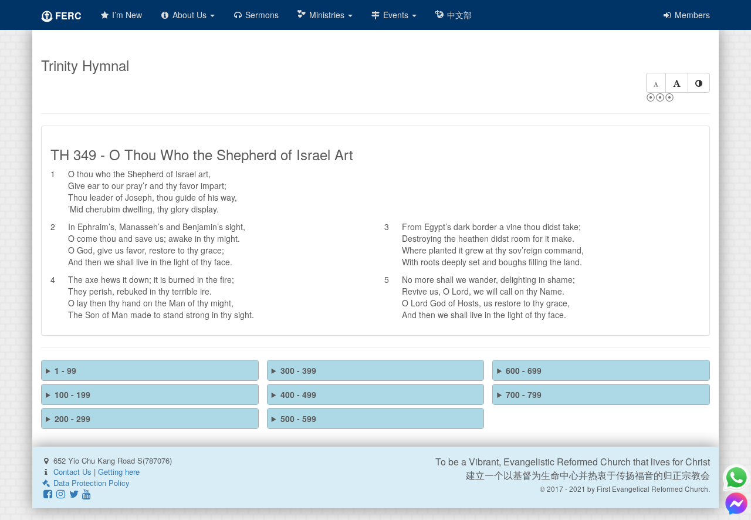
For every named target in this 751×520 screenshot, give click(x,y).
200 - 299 (72, 418)
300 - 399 (298, 370)
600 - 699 (524, 370)
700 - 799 (524, 394)
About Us (189, 15)
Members (691, 15)
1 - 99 (65, 370)
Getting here (119, 471)
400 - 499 (298, 394)
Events (396, 15)
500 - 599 (298, 418)
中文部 (458, 15)
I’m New (126, 15)
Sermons (261, 15)
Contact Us (72, 471)
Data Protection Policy (90, 482)
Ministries (327, 15)
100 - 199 (72, 394)
